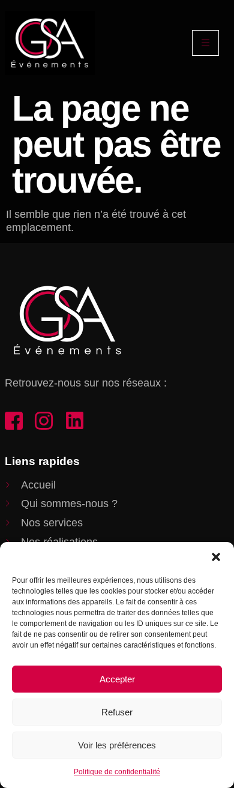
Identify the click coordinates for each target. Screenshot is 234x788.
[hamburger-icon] (205, 43)
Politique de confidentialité (117, 772)
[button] (216, 557)
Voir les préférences (117, 745)
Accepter (117, 679)
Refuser (117, 712)
